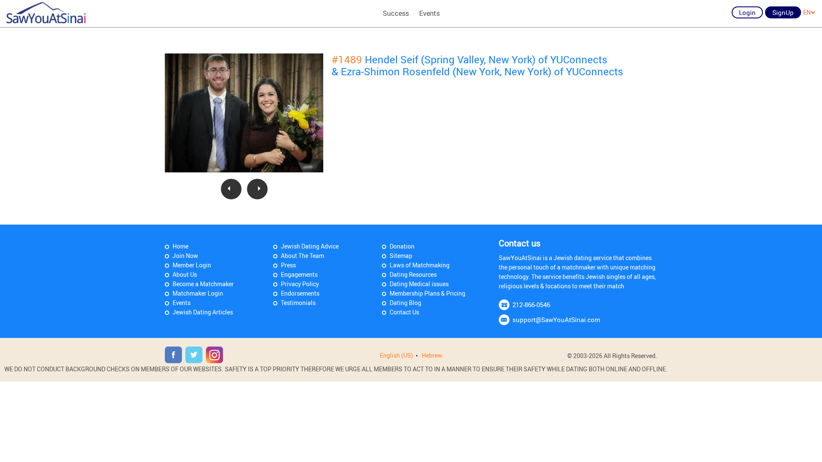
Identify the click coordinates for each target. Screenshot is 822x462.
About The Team (302, 256)
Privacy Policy (300, 284)
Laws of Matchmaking (420, 265)
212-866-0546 (531, 304)
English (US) (396, 355)
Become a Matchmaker (203, 284)
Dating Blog (405, 303)
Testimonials (298, 303)
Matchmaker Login (198, 293)
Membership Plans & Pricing (427, 293)
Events (429, 13)
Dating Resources (413, 274)
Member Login (192, 265)
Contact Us (404, 312)
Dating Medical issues (419, 284)
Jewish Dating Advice (310, 246)
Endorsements (300, 293)
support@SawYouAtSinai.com (556, 319)
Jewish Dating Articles (203, 312)
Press (288, 265)
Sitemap (401, 256)
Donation (402, 246)
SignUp (783, 12)
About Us (185, 274)
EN (807, 12)
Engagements (299, 274)
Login (747, 12)
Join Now (185, 256)
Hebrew (432, 355)
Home (180, 246)
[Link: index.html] (46, 13)
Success (396, 13)
